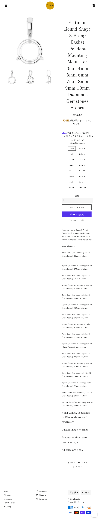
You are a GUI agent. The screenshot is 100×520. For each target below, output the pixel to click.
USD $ (84, 492)
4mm (71, 154)
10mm (71, 188)
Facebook (43, 491)
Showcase (8, 499)
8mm (72, 176)
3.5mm (82, 148)
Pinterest (42, 495)
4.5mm (82, 154)
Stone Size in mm (77, 143)
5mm (72, 160)
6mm (72, 165)
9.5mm (82, 182)
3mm (72, 148)
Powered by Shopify (76, 502)
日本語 (72, 492)
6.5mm (82, 165)
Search (7, 491)
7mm (72, 171)
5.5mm (82, 160)
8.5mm (82, 176)
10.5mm (82, 188)
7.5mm (82, 171)
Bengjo (77, 499)
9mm (72, 182)
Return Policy (9, 503)
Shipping (7, 506)
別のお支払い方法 (76, 220)
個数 (77, 196)
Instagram (43, 499)
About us (7, 495)
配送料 (66, 120)
